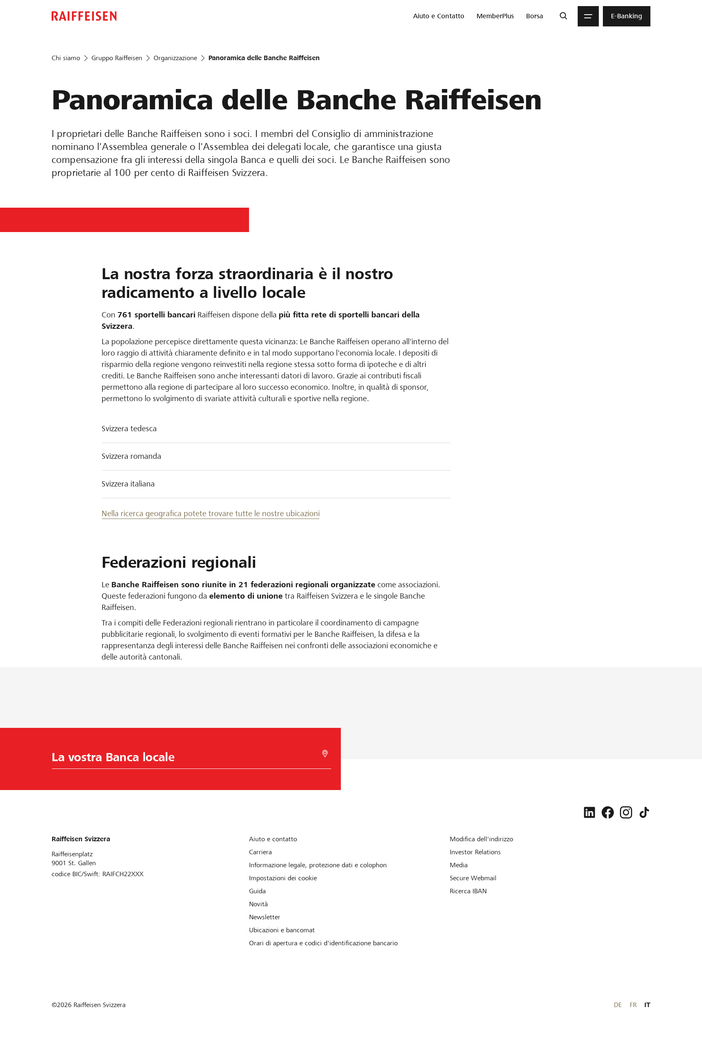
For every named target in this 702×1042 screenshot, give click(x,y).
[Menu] (588, 16)
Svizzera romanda (131, 456)
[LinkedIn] (589, 812)
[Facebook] (608, 812)
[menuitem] (439, 16)
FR (633, 1005)
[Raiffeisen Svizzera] (84, 16)
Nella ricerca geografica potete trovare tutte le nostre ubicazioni (211, 513)
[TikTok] (644, 812)
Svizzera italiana (128, 483)
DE (618, 1005)
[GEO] (325, 753)
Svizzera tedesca (129, 428)
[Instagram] (626, 812)
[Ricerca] (563, 16)
